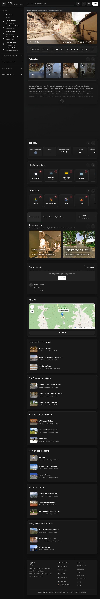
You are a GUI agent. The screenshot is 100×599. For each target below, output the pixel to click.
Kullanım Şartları (82, 579)
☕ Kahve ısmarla (63, 585)
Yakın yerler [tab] (47, 217)
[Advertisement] (62, 121)
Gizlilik (79, 582)
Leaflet (77, 328)
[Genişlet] (87, 49)
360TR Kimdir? (81, 566)
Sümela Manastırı (53, 10)
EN (89, 3)
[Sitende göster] (62, 49)
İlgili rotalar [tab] (59, 217)
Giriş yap (62, 278)
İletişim (79, 585)
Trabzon (45, 10)
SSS (78, 572)
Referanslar (80, 575)
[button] (62, 314)
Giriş (95, 3)
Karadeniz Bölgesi (37, 10)
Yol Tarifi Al (62, 332)
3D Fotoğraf (80, 569)
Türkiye (29, 10)
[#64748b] (35, 152)
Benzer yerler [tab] (34, 217)
